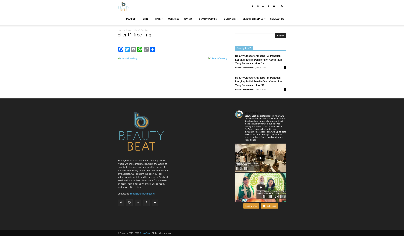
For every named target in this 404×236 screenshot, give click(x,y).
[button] (282, 6)
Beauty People (208, 18)
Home (120, 30)
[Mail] (263, 6)
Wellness (173, 18)
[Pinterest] (268, 6)
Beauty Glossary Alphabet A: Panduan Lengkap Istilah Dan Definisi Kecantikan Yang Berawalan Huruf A (258, 59)
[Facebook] (252, 6)
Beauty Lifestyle (253, 18)
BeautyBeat (145, 233)
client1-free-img (134, 35)
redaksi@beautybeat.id (142, 193)
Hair (157, 18)
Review (188, 18)
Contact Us (277, 18)
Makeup (131, 18)
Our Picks (230, 18)
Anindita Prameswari (244, 67)
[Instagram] (257, 6)
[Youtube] (274, 6)
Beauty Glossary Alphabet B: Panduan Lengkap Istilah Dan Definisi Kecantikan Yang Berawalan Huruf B (258, 81)
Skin (145, 18)
